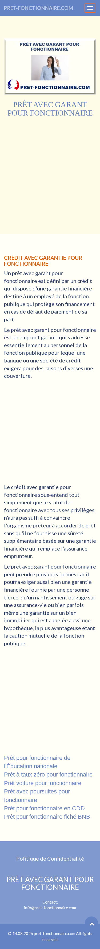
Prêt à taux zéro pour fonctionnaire (48, 774)
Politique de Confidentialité (50, 858)
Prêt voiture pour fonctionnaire (42, 783)
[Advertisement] (50, 170)
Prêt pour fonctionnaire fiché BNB (47, 816)
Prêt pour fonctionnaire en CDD (44, 808)
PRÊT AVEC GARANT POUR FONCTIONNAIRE (50, 883)
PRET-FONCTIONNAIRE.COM (38, 8)
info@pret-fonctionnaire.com (50, 907)
